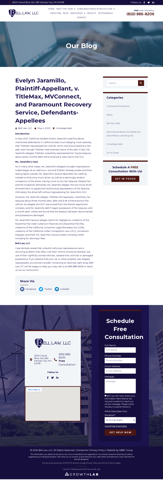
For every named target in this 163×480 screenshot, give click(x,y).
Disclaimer (82, 450)
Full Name (110, 345)
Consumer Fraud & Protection (94, 9)
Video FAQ (55, 13)
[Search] (141, 83)
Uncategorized (115, 144)
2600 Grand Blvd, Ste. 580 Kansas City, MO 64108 (42, 359)
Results (91, 13)
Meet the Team (64, 9)
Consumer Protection (118, 106)
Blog (66, 13)
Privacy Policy (97, 450)
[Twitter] (149, 2)
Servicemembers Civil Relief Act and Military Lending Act (124, 134)
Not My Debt (113, 123)
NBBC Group (126, 450)
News (110, 115)
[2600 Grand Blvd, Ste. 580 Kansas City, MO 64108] (31, 359)
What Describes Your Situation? (116, 413)
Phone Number (113, 356)
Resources (77, 13)
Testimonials (105, 13)
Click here (128, 457)
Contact (81, 17)
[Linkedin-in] (153, 2)
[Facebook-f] (144, 2)
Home (51, 9)
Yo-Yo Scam (113, 152)
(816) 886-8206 (140, 14)
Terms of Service (109, 463)
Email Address (112, 366)
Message (109, 376)
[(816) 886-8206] (55, 359)
